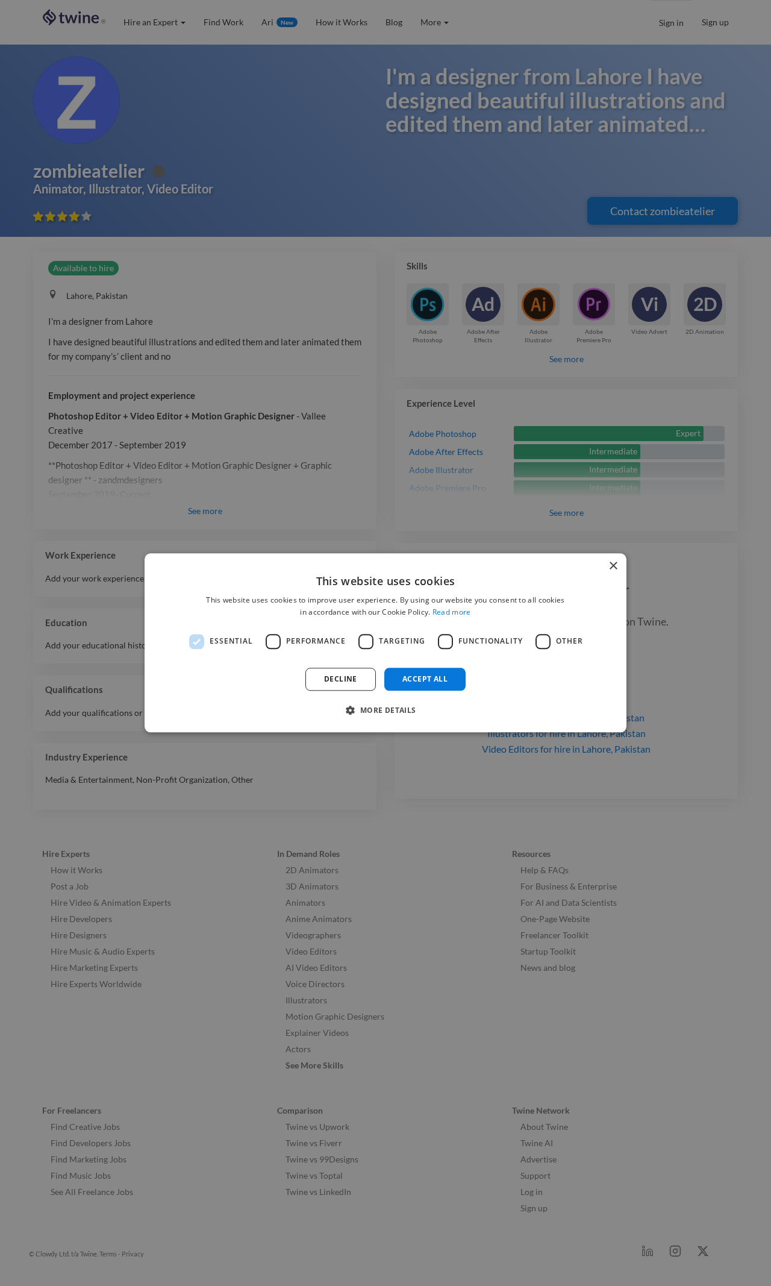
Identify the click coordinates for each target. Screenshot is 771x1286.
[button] (385, 710)
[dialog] (385, 642)
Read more (451, 612)
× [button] (612, 566)
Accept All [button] (425, 679)
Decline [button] (340, 679)
